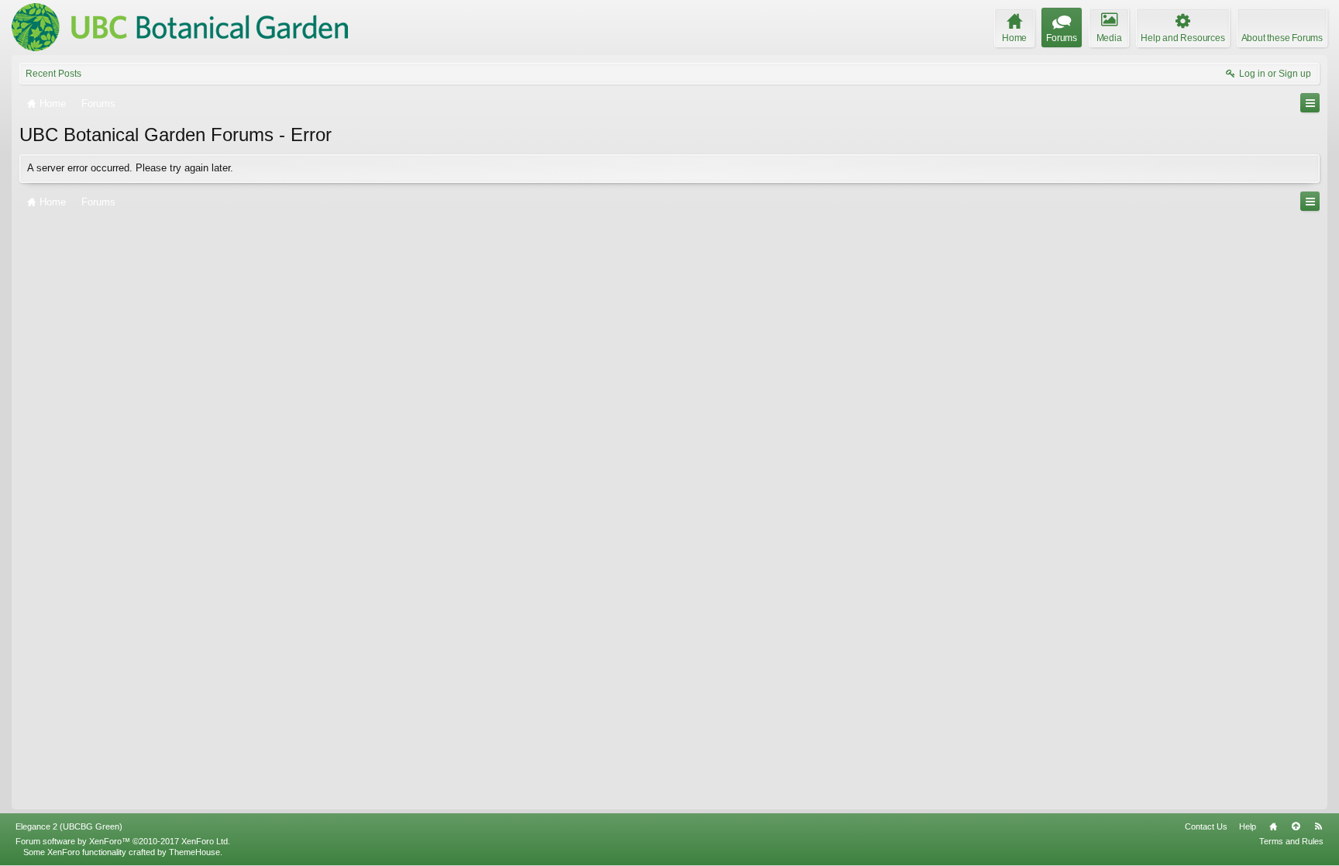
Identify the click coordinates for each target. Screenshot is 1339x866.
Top (1295, 826)
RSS (1318, 826)
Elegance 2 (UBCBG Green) (68, 826)
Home (1273, 826)
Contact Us (1206, 826)
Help (1247, 826)
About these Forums (1282, 38)
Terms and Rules (1291, 841)
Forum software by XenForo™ (122, 841)
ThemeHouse (194, 852)
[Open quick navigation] (1310, 102)
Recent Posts (53, 73)
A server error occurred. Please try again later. (130, 168)
